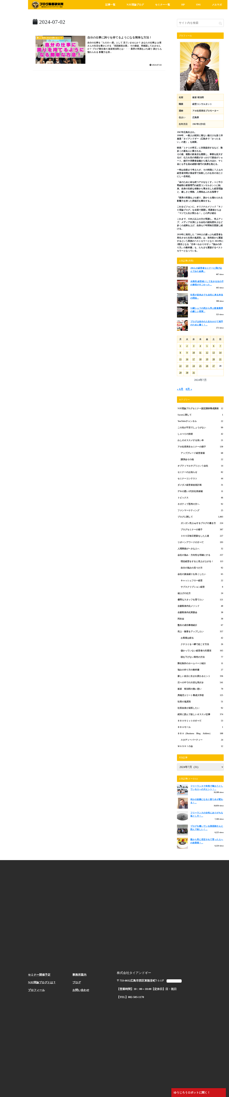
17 (194, 359)
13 (213, 352)
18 (200, 359)
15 (180, 359)
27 (213, 366)
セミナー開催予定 (39, 974)
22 (180, 366)
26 (207, 366)
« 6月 (180, 389)
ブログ (76, 982)
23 (187, 366)
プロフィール (36, 990)
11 (200, 352)
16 (187, 359)
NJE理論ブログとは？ (42, 982)
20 (213, 359)
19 (207, 359)
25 (200, 366)
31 (194, 373)
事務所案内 (79, 974)
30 (187, 373)
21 (220, 359)
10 (194, 352)
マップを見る (174, 981)
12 (207, 352)
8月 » (189, 389)
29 (180, 373)
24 (194, 366)
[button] (220, 23)
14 (220, 352)
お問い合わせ (80, 990)
